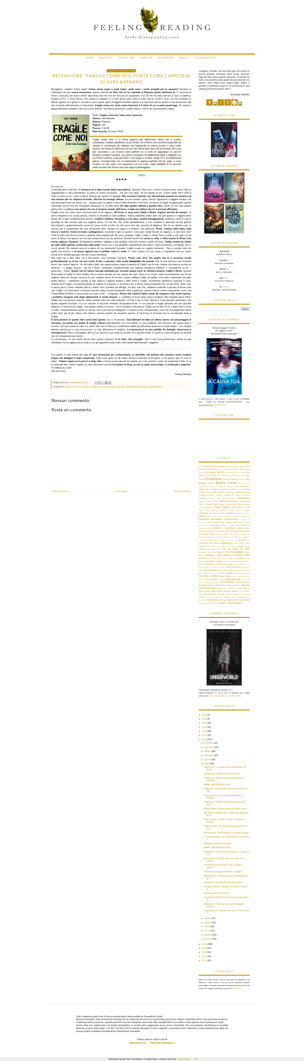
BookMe (211, 483)
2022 (204, 714)
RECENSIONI (166, 57)
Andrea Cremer (237, 475)
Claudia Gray (204, 492)
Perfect (247, 561)
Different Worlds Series (208, 501)
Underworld (211, 600)
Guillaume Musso (232, 516)
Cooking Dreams (206, 495)
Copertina (219, 495)
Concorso (229, 492)
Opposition (239, 558)
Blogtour (203, 483)
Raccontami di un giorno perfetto (212, 567)
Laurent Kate (241, 540)
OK (195, 1059)
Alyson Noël (238, 469)
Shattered (203, 585)
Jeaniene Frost (205, 528)
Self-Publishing (227, 582)
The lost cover (223, 594)
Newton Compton (233, 555)
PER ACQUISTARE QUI (218, 696)
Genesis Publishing (227, 513)
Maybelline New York (207, 552)
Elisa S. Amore (219, 504)
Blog (248, 479)
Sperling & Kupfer (207, 588)
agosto (207, 759)
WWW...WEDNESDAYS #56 (217, 784)
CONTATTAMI (126, 57)
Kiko (200, 534)
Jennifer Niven (243, 528)
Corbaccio (229, 495)
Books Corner (73, 387)
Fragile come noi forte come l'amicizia (103, 387)
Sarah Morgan (211, 579)
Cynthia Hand (214, 498)
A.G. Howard (204, 466)
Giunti (201, 516)
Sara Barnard (154, 387)
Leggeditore (226, 542)
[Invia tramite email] (96, 383)
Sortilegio (236, 585)
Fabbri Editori (221, 507)
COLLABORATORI (205, 57)
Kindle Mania (208, 534)
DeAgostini (244, 498)
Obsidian (231, 558)
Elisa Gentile (244, 501)
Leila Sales (239, 543)
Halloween (245, 516)
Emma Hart (230, 504)
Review (221, 573)
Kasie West (220, 531)
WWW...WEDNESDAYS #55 (217, 847)
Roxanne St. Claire (241, 573)
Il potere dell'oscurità (214, 522)
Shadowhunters (243, 582)
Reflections (233, 570)
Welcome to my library (238, 600)
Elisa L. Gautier (205, 504)
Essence (240, 504)
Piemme (129, 387)
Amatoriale (211, 472)
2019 (204, 727)
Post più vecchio (182, 491)
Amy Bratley (230, 472)
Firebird (222, 510)
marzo (207, 930)
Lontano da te (243, 546)
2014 (204, 948)
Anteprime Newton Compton (217, 843)
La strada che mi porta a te (217, 540)
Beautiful (241, 479)
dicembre (209, 743)
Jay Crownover (243, 525)
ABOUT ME (105, 57)
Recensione (140, 387)
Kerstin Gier (244, 531)
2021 (204, 719)
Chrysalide (245, 489)
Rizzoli (229, 573)
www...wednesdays (231, 603)
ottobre (207, 751)
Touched (246, 594)
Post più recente (60, 491)
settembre (209, 755)
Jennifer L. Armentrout (224, 528)
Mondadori (237, 551)
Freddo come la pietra (239, 510)
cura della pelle (205, 603)
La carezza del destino (220, 537)
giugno (207, 918)
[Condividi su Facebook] (106, 383)
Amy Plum (211, 475)
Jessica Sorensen (206, 531)
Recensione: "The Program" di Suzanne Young (226, 833)
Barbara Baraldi (230, 479)
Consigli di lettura (242, 492)
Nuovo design (211, 558)
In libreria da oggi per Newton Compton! (223, 871)
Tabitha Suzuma (235, 588)
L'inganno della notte (224, 534)
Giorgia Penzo (243, 513)
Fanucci (233, 507)
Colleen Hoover (217, 492)
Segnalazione (232, 579)
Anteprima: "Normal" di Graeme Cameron (223, 882)
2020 (204, 723)
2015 (204, 944)
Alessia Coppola (232, 466)
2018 (204, 731)
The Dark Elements (207, 594)
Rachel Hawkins (233, 567)
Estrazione (208, 507)
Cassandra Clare (242, 486)
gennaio (208, 939)
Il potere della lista (233, 522)
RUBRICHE (146, 57)
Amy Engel (240, 472)
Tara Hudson (244, 591)
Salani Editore (226, 576)
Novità (202, 558)
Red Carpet (223, 570)
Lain (232, 540)
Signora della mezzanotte (219, 585)
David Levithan (229, 498)
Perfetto (202, 564)
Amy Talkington (223, 475)
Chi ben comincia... (230, 489)
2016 (204, 739)
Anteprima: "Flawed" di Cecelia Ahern (222, 774)
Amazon (221, 472)
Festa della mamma (208, 510)
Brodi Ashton (244, 483)
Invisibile (223, 525)
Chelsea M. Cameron (209, 489)
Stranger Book (222, 588)
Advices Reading (217, 466)
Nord (247, 555)
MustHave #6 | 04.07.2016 (216, 893)
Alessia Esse (244, 466)
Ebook (223, 501)
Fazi (240, 507)
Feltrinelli (246, 507)
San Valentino (239, 576)
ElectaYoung (232, 501)
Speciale (245, 585)
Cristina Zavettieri (242, 495)
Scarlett (221, 579)
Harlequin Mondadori (211, 519)
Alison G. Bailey (224, 469)
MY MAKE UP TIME (239, 549)
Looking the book (207, 549)
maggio (208, 922)
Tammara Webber (231, 591)
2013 (204, 952)
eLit (212, 603)
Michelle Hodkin (223, 552)
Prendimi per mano (224, 564)
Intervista (215, 525)
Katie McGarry (232, 531)
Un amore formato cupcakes (217, 597)
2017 (204, 735)
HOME (89, 57)
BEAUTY (184, 57)
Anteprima (213, 479)
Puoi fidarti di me (242, 564)
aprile (207, 926)
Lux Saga (221, 549)
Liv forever (231, 546)
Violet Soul (222, 600)
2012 (204, 956)
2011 (204, 960)
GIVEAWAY (203, 513)
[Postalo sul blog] (100, 383)
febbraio (208, 935)
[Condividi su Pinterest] (110, 383)
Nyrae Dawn (222, 558)
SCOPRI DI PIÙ (220, 405)
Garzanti (213, 513)
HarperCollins (231, 519)
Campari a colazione (225, 486)
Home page (121, 491)
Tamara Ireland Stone (213, 591)
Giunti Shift (211, 516)
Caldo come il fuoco (207, 486)
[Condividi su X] (103, 383)
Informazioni (184, 1059)
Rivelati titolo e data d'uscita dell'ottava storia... (226, 808)
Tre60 (201, 597)
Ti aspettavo (236, 594)
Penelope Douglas (215, 561)
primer (217, 603)
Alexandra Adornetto (207, 469)
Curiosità (202, 498)
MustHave (210, 555)
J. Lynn (231, 525)
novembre (209, 747)
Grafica (220, 516)
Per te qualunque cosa (233, 561)
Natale (219, 555)
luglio (207, 763)
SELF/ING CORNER (208, 576)
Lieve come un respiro (216, 546)
